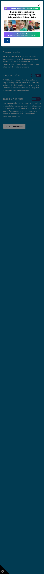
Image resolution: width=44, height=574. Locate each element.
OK (7, 40)
